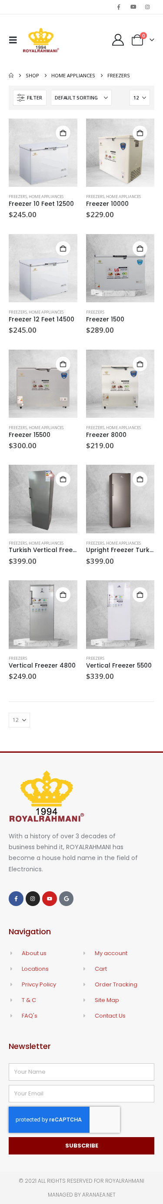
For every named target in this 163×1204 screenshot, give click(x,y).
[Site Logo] (41, 40)
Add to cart (63, 133)
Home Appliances (46, 196)
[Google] (66, 898)
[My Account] (118, 40)
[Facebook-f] (16, 898)
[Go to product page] (43, 153)
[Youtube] (133, 7)
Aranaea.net (99, 1194)
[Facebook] (119, 7)
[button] (16, 40)
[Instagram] (148, 7)
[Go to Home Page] (11, 75)
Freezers (18, 196)
